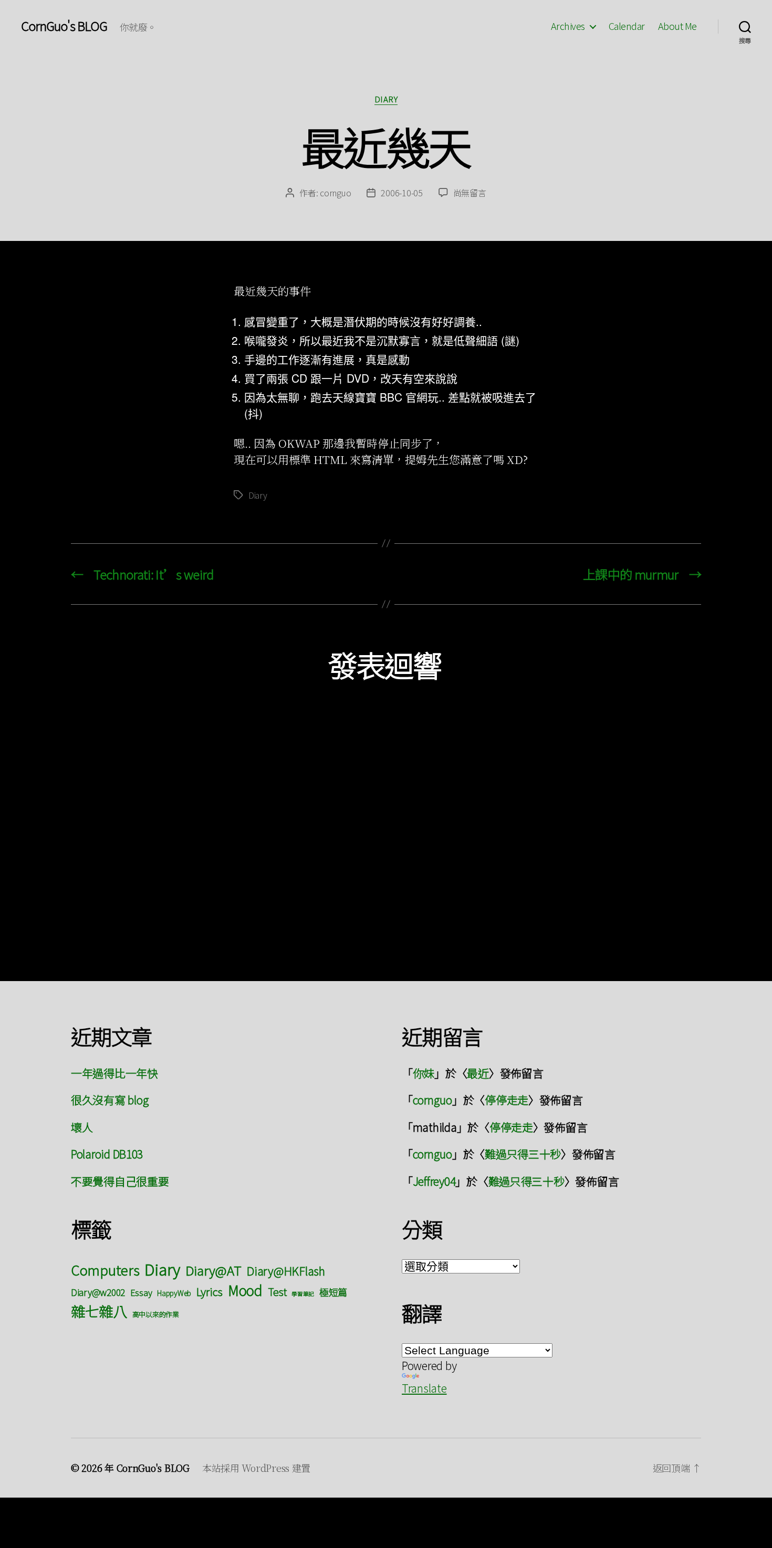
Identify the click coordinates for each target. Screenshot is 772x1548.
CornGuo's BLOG (64, 25)
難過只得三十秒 (523, 1154)
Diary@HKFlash (285, 1270)
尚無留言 (469, 192)
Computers (105, 1269)
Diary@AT (213, 1270)
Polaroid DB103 (107, 1154)
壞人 (81, 1127)
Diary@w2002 (98, 1292)
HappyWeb (174, 1293)
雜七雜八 (99, 1310)
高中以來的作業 (155, 1314)
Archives (568, 26)
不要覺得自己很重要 (120, 1181)
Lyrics (209, 1291)
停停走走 (506, 1100)
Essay (141, 1292)
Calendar (627, 26)
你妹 (423, 1073)
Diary (386, 99)
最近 (477, 1073)
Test (277, 1291)
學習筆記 (302, 1294)
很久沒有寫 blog (110, 1100)
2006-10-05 (401, 192)
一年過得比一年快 (114, 1073)
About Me (677, 26)
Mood (245, 1290)
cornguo (335, 192)
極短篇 (333, 1292)
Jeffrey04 (434, 1181)
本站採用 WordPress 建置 (256, 1468)
